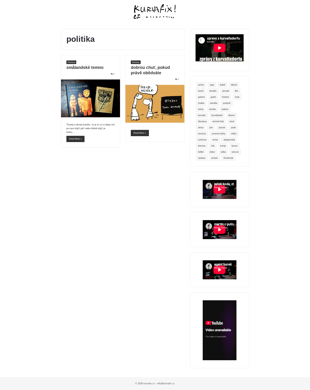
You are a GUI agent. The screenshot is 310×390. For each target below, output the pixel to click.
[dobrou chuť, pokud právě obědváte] (154, 104)
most (231, 121)
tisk (213, 146)
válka (223, 152)
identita (213, 103)
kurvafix (202, 115)
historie (225, 97)
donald (225, 91)
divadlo (213, 91)
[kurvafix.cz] (155, 12)
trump (223, 146)
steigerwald (229, 139)
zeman (214, 158)
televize (202, 146)
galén (213, 97)
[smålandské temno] (90, 98)
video (212, 152)
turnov (235, 146)
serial (215, 139)
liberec (231, 115)
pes (211, 127)
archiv (201, 85)
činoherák (228, 158)
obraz (201, 127)
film (236, 91)
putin (233, 127)
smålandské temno (85, 67)
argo (212, 85)
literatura (202, 121)
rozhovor (202, 139)
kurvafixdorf (217, 115)
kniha (200, 109)
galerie (201, 97)
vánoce (235, 152)
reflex (233, 133)
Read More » (75, 139)
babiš (222, 85)
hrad (237, 97)
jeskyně (227, 103)
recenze (202, 133)
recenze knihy (218, 133)
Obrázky (136, 62)
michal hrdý (218, 121)
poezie (222, 127)
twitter (201, 152)
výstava (201, 158)
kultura (225, 109)
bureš (201, 91)
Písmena (71, 62)
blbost (234, 85)
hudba (201, 103)
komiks (212, 109)
